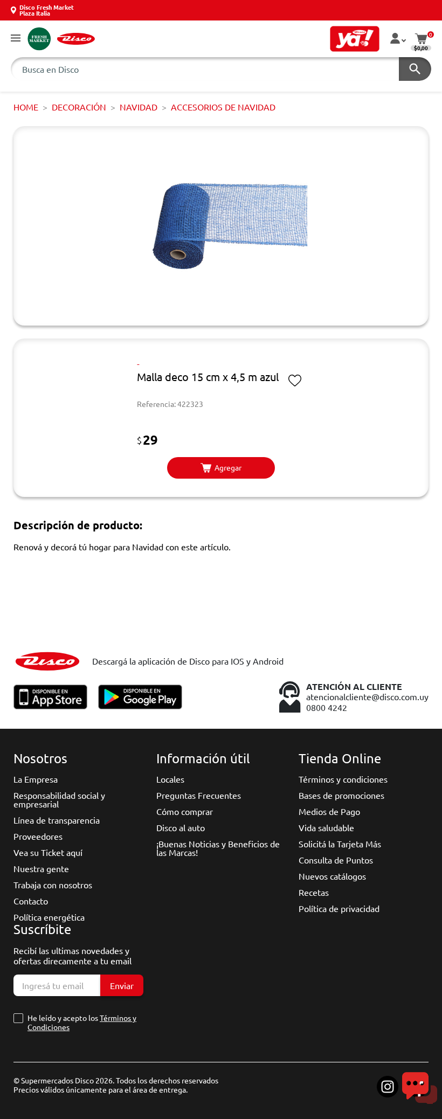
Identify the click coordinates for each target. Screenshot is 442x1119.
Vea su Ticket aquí (47, 852)
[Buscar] (415, 69)
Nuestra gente (41, 868)
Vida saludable (326, 827)
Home (25, 106)
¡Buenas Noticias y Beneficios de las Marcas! (218, 847)
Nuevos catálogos (332, 876)
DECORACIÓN (79, 106)
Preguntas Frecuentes (198, 795)
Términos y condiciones (343, 779)
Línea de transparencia (56, 820)
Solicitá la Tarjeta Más (340, 843)
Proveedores (38, 836)
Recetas (314, 892)
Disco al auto (180, 827)
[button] (15, 38)
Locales (170, 779)
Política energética (49, 917)
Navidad (138, 106)
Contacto (30, 900)
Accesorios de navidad (223, 106)
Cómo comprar (184, 811)
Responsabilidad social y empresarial (59, 799)
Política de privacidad (339, 908)
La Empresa (35, 779)
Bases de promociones (341, 795)
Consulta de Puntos (336, 859)
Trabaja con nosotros (52, 884)
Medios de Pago (329, 811)
